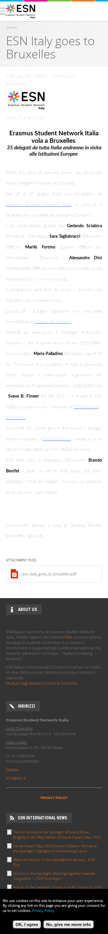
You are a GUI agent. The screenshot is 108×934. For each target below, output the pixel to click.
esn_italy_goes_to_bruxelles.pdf (49, 574)
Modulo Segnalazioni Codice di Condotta (41, 683)
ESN (67, 637)
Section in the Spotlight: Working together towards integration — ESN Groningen (54, 876)
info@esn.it (16, 778)
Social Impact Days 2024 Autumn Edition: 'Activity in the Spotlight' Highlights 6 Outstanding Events (55, 848)
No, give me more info (68, 924)
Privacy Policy (43, 910)
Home (12, 27)
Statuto (12, 769)
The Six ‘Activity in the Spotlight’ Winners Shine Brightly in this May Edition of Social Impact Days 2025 (57, 835)
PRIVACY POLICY (54, 797)
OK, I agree (27, 924)
